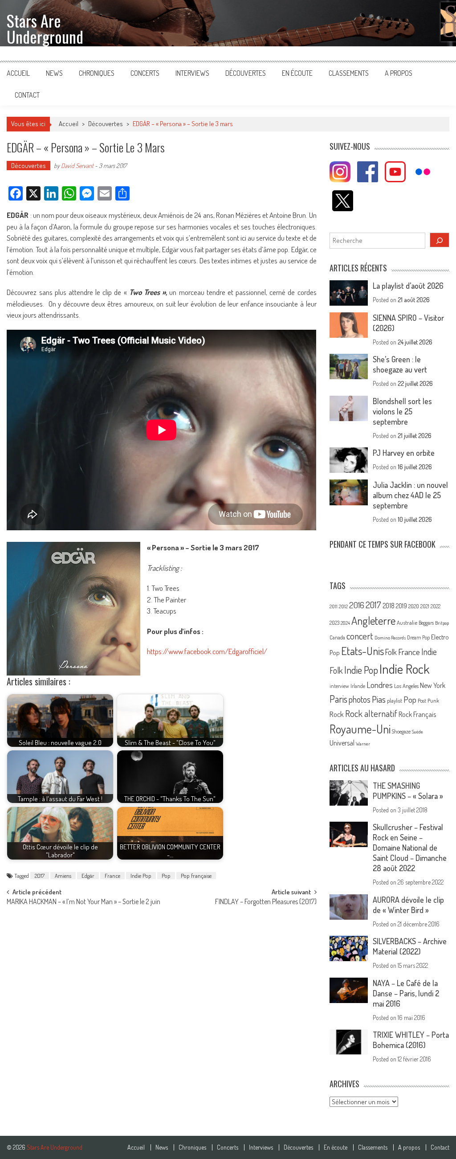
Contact (27, 94)
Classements (349, 73)
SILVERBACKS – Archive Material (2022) (410, 946)
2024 (345, 623)
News (54, 73)
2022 (435, 606)
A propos (398, 73)
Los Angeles (406, 685)
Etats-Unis (362, 651)
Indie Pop (140, 875)
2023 (334, 622)
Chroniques (96, 73)
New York (432, 685)
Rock (337, 714)
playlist (394, 700)
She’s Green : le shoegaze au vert (400, 364)
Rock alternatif (371, 713)
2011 (334, 606)
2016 (356, 604)
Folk (391, 652)
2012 (343, 606)
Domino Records (390, 638)
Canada (337, 637)
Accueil (18, 73)
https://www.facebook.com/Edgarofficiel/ (207, 651)
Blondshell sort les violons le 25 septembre (402, 411)
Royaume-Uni (360, 728)
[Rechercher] (439, 240)
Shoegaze (401, 731)
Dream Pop (418, 637)
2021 (424, 606)
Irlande (357, 686)
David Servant (77, 165)
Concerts (144, 73)
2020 (413, 606)
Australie (407, 622)
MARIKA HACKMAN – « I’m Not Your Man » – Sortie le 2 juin (83, 902)
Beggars (426, 622)
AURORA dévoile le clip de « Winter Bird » (408, 905)
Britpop (442, 623)
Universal (342, 742)
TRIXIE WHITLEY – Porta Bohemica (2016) (411, 1040)
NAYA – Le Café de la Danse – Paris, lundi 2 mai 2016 (406, 993)
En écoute (297, 73)
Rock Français (417, 714)
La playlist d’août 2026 (408, 286)
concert (359, 636)
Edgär (87, 875)
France (112, 875)
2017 (40, 875)
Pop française (196, 875)
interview (339, 686)
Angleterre (373, 620)
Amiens (63, 875)
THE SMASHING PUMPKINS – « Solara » (408, 791)
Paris (338, 698)
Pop (166, 875)
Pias (379, 699)
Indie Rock (404, 668)
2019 (401, 606)
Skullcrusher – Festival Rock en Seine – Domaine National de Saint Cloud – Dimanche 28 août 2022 (410, 847)
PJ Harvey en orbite (404, 453)
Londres (379, 684)
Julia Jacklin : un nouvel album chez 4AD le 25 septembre (410, 495)
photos (359, 699)
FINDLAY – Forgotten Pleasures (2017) (266, 902)
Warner (363, 744)
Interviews (192, 73)
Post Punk (428, 700)
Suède (417, 732)
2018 (389, 605)
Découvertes (245, 73)
